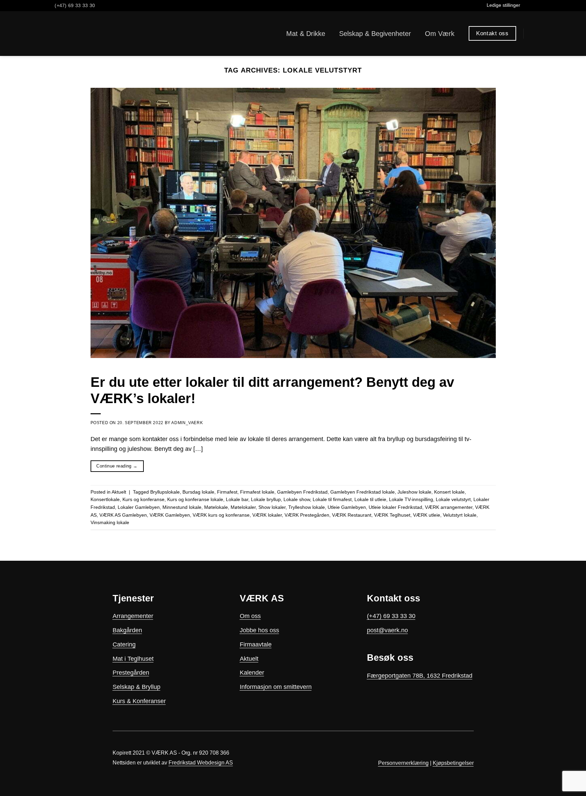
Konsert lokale (449, 492)
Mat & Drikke (305, 33)
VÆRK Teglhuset (392, 515)
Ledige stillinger (503, 5)
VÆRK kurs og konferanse (221, 515)
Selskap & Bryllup (136, 686)
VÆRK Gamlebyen (170, 515)
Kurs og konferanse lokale (195, 499)
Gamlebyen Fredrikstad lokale (362, 492)
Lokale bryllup (266, 499)
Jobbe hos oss (259, 630)
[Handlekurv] (533, 33)
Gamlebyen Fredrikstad (302, 492)
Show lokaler (272, 507)
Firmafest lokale (257, 492)
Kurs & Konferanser (139, 701)
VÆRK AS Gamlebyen (123, 515)
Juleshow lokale (414, 492)
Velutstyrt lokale (459, 515)
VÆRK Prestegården (307, 515)
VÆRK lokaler (267, 515)
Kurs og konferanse (143, 499)
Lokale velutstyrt (453, 499)
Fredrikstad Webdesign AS (201, 762)
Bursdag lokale (198, 492)
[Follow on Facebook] (526, 5)
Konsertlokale (105, 499)
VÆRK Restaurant (351, 515)
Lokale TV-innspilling (411, 499)
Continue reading (116, 466)
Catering (124, 644)
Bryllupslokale (165, 492)
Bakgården (127, 630)
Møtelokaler (243, 507)
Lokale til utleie (370, 499)
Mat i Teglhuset (133, 658)
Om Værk (439, 33)
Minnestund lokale (181, 507)
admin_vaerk (187, 422)
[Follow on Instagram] (533, 5)
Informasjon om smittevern (276, 686)
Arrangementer (133, 616)
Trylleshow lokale (306, 507)
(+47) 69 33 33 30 (391, 616)
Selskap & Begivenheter (375, 33)
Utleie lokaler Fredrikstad (395, 507)
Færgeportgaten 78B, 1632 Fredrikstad (419, 675)
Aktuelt (119, 492)
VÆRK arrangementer (448, 507)
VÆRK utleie (426, 515)
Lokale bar (237, 499)
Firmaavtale (256, 644)
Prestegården (131, 672)
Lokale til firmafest (332, 499)
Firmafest (227, 492)
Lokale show (297, 499)
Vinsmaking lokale (110, 522)
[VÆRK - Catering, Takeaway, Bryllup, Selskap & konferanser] (70, 33)
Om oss (250, 616)
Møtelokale (216, 507)
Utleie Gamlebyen (347, 507)
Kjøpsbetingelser (453, 763)
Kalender (252, 672)
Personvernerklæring (403, 763)
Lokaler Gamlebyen (139, 507)
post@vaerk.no (387, 630)
